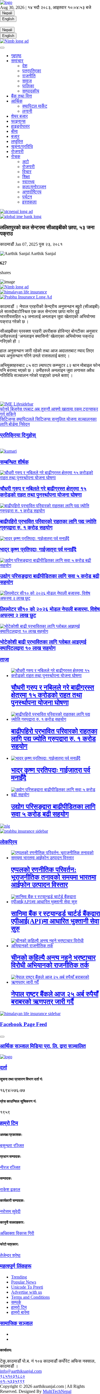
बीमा (14, 131)
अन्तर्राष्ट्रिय (31, 191)
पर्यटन (27, 196)
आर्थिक (16, 101)
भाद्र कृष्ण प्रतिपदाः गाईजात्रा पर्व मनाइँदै (38, 549)
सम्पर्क (16, 1302)
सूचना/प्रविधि (22, 146)
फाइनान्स (18, 121)
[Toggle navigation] (2, 47)
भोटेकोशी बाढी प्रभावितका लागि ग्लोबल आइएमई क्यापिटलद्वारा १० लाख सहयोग (43, 645)
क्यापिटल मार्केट (34, 106)
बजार (15, 136)
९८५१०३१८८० (12, 1376)
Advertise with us (26, 1292)
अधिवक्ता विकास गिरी (17, 1233)
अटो (25, 161)
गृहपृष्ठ (16, 55)
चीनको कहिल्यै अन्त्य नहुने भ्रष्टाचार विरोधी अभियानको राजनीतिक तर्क (53, 961)
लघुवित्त (17, 141)
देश (24, 65)
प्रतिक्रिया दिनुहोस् (18, 435)
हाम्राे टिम (9, 1123)
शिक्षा (26, 176)
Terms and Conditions (30, 1297)
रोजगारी (17, 151)
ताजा (4, 660)
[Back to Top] (2, 1037)
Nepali (7, 13)
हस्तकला (29, 202)
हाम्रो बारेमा (20, 1312)
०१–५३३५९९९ (12, 1381)
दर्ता (3, 1068)
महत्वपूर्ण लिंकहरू (15, 1266)
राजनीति (29, 75)
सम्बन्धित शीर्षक (14, 462)
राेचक (15, 156)
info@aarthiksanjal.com (21, 1371)
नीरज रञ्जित (10, 1167)
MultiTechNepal (57, 1391)
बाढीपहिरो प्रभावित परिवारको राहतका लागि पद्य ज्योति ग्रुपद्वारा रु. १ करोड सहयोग (48, 524)
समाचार (17, 60)
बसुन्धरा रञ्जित (12, 1145)
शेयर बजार (19, 116)
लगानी (27, 111)
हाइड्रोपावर (20, 126)
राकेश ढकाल (10, 1189)
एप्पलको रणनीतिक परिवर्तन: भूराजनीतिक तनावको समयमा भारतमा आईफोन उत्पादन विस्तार (53, 877)
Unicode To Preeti (27, 1287)
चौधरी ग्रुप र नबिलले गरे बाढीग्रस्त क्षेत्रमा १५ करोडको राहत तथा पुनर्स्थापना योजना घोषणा (43, 492)
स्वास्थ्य (28, 181)
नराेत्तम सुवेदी (10, 1211)
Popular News (23, 1282)
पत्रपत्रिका (31, 70)
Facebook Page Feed (23, 1024)
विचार (26, 171)
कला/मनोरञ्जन (34, 186)
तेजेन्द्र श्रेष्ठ (10, 1255)
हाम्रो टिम (19, 1307)
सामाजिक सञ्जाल (16, 1323)
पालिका (28, 86)
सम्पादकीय (30, 91)
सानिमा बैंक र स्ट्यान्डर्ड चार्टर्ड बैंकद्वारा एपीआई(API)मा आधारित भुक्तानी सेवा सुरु (55, 921)
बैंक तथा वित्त (21, 96)
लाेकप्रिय (8, 842)
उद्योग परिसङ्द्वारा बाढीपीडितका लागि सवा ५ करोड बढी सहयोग (53, 810)
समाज (27, 80)
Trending (19, 1277)
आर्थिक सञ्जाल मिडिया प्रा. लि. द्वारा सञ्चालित (43, 1046)
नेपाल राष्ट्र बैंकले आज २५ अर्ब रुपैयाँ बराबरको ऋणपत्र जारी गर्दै (54, 997)
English (8, 19)
